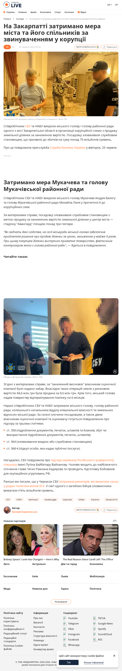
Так (69, 662)
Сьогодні (20, 19)
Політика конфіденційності (14, 627)
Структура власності (45, 636)
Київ (35, 576)
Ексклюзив (10, 576)
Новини (22, 12)
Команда (38, 640)
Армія (33, 12)
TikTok (101, 618)
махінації (33, 499)
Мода (7, 588)
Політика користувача (11, 619)
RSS (100, 639)
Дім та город (69, 564)
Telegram (73, 623)
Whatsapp (74, 645)
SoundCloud (105, 634)
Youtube (73, 618)
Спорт (58, 12)
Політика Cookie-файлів (13, 647)
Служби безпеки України (68, 148)
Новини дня (39, 588)
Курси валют (40, 644)
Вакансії (38, 622)
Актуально (39, 564)
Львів (64, 576)
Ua (108, 4)
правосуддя (50, 499)
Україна (10, 12)
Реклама (38, 631)
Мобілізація (97, 576)
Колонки (69, 12)
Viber (71, 629)
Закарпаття (111, 499)
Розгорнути (61, 601)
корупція (67, 499)
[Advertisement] (58, 165)
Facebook (73, 639)
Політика (95, 588)
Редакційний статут (15, 633)
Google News (105, 623)
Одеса (65, 588)
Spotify (102, 629)
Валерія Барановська (24, 511)
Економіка (45, 12)
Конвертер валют (43, 649)
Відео (83, 12)
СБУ (28, 126)
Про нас (38, 618)
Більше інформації (94, 662)
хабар (82, 499)
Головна (7, 19)
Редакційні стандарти (10, 639)
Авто (7, 564)
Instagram (74, 634)
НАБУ (19, 499)
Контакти (39, 627)
